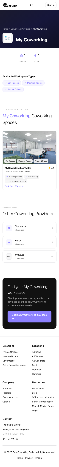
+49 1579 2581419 (11, 425)
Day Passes (8, 360)
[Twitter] (12, 439)
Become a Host (10, 397)
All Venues (37, 356)
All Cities (36, 351)
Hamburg (36, 374)
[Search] (31, 5)
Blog (34, 392)
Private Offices (10, 351)
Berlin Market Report (42, 401)
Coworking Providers (20, 29)
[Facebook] (4, 439)
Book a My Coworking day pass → (29, 316)
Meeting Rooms (10, 356)
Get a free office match (14, 365)
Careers (6, 401)
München (37, 369)
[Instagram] (8, 439)
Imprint (38, 457)
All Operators (38, 360)
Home (5, 29)
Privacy (29, 457)
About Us (7, 388)
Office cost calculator (43, 397)
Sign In (50, 5)
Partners (7, 392)
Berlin (35, 365)
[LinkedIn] (17, 439)
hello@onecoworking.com (16, 429)
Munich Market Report (43, 406)
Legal (35, 410)
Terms (20, 457)
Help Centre (38, 388)
